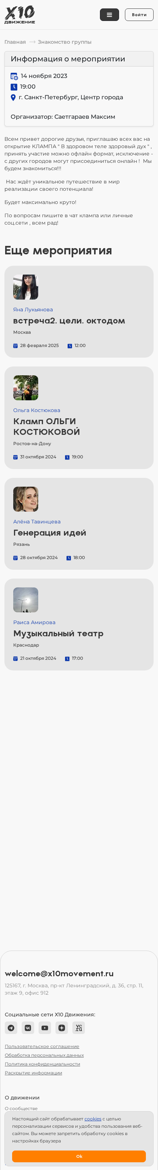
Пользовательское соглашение (42, 1046)
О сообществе (21, 1108)
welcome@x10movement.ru (59, 973)
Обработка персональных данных (44, 1055)
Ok (79, 1156)
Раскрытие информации (33, 1073)
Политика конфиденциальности (42, 1064)
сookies (93, 1118)
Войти (139, 14)
